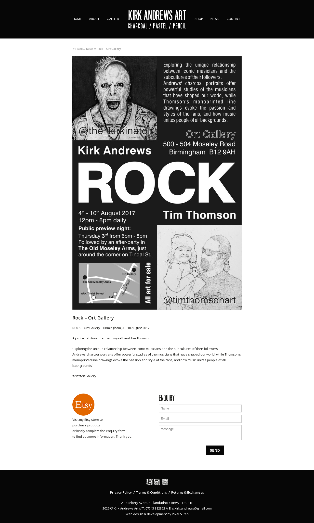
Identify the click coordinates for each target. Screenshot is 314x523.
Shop (199, 18)
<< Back (77, 49)
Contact (234, 18)
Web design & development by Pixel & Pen (157, 514)
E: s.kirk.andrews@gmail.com (190, 508)
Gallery (113, 18)
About (94, 18)
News (214, 18)
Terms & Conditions (151, 492)
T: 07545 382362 (153, 508)
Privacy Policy (121, 492)
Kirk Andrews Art (157, 15)
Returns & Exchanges (187, 492)
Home (77, 18)
